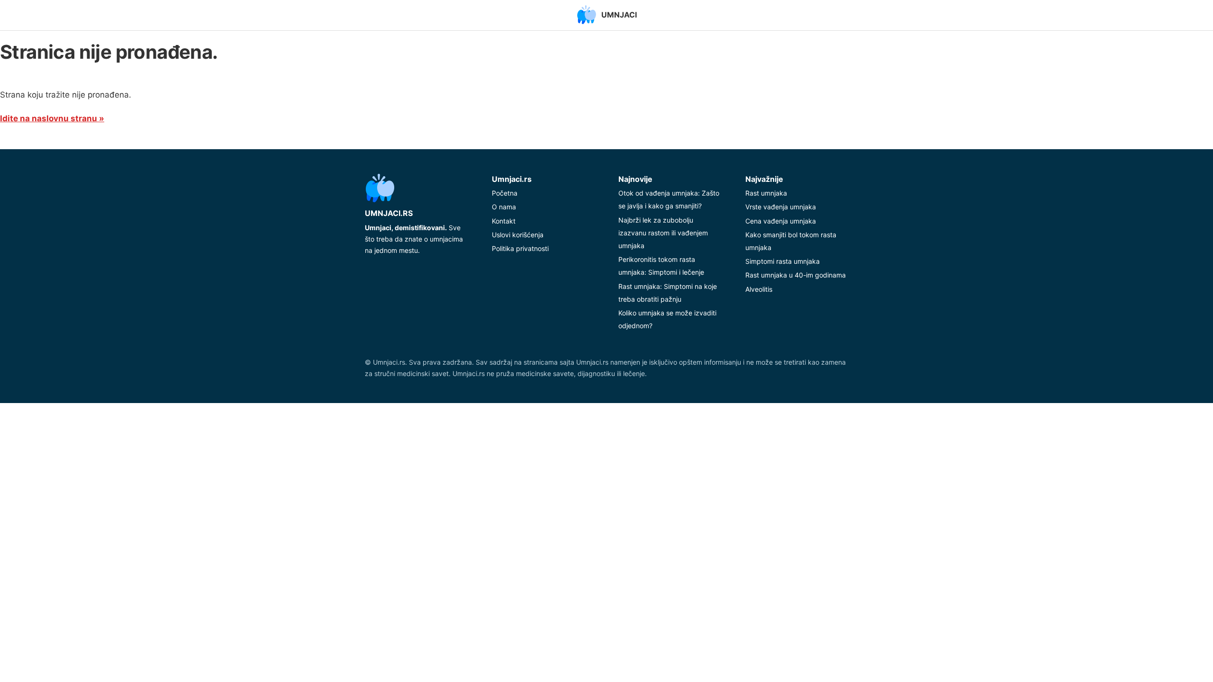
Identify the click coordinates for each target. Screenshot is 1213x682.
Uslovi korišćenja (517, 235)
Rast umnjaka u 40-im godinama (795, 275)
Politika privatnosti (520, 248)
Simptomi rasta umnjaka (782, 261)
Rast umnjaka (766, 193)
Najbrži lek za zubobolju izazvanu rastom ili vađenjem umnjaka (663, 233)
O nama (504, 207)
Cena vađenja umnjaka (780, 221)
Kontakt (504, 221)
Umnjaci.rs (389, 213)
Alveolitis (758, 289)
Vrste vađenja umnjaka (780, 207)
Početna (504, 193)
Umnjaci (619, 14)
